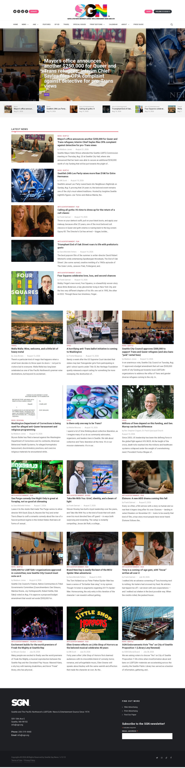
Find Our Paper (130, 715)
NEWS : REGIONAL (17, 420)
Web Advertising (131, 707)
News (47, 94)
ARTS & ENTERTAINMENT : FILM (68, 207)
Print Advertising (131, 711)
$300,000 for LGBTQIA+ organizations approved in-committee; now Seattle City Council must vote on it (36, 573)
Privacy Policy (29, 760)
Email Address (130, 731)
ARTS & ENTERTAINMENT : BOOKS (69, 273)
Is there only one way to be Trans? (84, 423)
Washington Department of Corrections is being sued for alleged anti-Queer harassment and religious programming (36, 426)
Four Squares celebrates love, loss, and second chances (87, 275)
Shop (148, 11)
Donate (34, 11)
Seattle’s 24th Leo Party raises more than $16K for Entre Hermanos (78, 81)
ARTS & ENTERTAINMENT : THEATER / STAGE (26, 642)
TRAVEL (14, 346)
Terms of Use (16, 760)
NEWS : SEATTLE (63, 136)
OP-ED (69, 346)
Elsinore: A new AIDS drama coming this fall (144, 498)
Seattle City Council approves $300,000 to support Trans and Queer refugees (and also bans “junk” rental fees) (147, 351)
